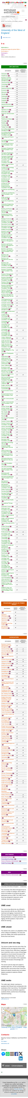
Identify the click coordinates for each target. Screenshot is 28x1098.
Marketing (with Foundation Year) (5, 473)
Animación (4, 73)
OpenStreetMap (19, 1025)
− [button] (3, 1011)
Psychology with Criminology (5, 537)
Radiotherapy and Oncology (5, 550)
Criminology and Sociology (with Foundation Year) (5, 326)
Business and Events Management (6, 232)
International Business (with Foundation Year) (7, 454)
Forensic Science (5, 421)
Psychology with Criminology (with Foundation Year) (5, 542)
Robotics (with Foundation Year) (5, 555)
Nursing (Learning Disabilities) (5, 497)
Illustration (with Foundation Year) (5, 440)
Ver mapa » (4, 1041)
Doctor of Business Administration (10, 861)
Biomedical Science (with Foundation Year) (7, 227)
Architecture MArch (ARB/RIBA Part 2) (6, 690)
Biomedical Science (6, 224)
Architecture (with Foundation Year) (5, 176)
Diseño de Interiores (6, 88)
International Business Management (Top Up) (7, 459)
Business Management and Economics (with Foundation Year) (7, 279)
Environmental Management (5, 752)
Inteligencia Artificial (6, 663)
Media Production (5, 489)
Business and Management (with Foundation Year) (6, 264)
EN (3, 3)
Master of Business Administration (10, 875)
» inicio (25, 63)
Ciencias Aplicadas (6, 651)
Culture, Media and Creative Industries (6, 338)
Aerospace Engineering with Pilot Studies (7, 153)
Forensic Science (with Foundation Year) (7, 424)
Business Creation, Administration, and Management (6, 79)
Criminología (4, 84)
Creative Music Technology (5, 315)
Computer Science (6, 302)
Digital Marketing (5, 738)
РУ (18, 3)
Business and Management (4, 255)
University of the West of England (9, 886)
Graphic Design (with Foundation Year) (6, 434)
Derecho (3, 86)
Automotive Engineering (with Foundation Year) (7, 205)
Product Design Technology (5, 529)
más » (22, 854)
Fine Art (3, 416)
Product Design (5, 526)
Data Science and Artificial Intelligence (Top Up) (7, 350)
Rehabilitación (4, 671)
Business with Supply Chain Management (6, 709)
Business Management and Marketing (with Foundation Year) (7, 287)
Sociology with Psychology (5, 562)
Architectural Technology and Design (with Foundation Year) (7, 172)
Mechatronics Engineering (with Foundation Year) (5, 486)
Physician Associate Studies (6, 799)
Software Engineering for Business (7, 570)
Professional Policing (6, 531)
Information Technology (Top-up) (7, 443)
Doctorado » (4, 53)
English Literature (5, 385)
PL (15, 3)
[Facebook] (16, 1055)
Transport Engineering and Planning (7, 840)
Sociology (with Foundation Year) (5, 559)
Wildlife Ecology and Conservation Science (7, 583)
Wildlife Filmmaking (6, 843)
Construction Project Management (6, 308)
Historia (3, 102)
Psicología (4, 121)
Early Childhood (5, 365)
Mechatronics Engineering (4, 481)
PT (17, 3)
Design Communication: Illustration (7, 733)
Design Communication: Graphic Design (7, 730)
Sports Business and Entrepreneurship (6, 580)
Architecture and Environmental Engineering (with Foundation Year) (5, 185)
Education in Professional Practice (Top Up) (7, 371)
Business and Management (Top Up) (7, 258)
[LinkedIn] (21, 1060)
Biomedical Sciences (6, 695)
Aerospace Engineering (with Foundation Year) (7, 149)
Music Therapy (5, 796)
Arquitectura (4, 75)
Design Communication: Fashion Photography (7, 726)
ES (8, 3)
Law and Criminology (6, 466)
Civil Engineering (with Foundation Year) (7, 300)
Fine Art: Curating (5, 768)
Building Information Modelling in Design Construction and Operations (6, 699)
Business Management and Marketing (7, 282)
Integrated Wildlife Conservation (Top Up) (7, 446)
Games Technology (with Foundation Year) (7, 429)
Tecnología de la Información (5, 676)
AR (25, 3)
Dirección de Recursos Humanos (7, 653)
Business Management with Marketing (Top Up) (7, 295)
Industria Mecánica (6, 104)
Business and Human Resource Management (7, 240)
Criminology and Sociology (5, 322)
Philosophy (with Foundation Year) (5, 509)
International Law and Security (6, 785)
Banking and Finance (6, 208)
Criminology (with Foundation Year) (5, 318)
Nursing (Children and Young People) (6, 494)
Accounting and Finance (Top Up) (7, 141)
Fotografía (4, 98)
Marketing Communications (5, 792)
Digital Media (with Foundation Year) (6, 359)
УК (23, 3)
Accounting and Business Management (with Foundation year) (7, 134)
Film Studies (4, 412)
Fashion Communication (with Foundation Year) (7, 402)
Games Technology (6, 426)
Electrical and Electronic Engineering (7, 374)
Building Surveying (6, 229)
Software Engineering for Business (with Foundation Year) (7, 574)
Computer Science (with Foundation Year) (7, 305)
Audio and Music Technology (5, 198)
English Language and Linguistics (7, 382)
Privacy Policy (18, 1089)
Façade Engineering (6, 755)
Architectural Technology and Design (7, 168)
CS (5, 3)
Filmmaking (4, 414)
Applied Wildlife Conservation (5, 687)
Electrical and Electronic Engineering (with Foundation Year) (7, 379)
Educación (4, 92)
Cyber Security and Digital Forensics (6, 341)
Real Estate (4, 553)
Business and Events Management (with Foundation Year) (6, 236)
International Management (4, 788)
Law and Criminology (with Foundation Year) (7, 469)
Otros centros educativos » (8, 57)
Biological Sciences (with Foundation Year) (7, 221)
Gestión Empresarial (6, 659)
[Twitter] (21, 1055)
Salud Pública (4, 673)
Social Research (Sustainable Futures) (6, 827)
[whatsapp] (8, 1055)
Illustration (4, 437)
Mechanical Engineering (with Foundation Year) (7, 477)
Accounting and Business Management (7, 129)
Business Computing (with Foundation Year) (7, 270)
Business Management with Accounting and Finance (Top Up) (7, 291)
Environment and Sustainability (5, 388)
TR (22, 3)
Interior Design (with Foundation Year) (6, 451)
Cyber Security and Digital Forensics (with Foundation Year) (7, 345)
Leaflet (13, 1025)
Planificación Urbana (6, 119)
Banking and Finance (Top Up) (6, 211)
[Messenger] (3, 1055)
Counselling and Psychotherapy (5, 721)
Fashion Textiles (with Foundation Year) (6, 409)
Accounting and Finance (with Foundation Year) (7, 144)
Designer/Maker (5, 736)
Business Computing (6, 267)
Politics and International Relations (7, 515)
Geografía (3, 100)
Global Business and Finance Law (6, 778)
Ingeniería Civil (5, 109)
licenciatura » (5, 51)
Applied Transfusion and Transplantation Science (7, 682)
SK (20, 3)
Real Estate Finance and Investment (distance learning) (7, 813)
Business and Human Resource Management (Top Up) (7, 245)
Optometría (4, 620)
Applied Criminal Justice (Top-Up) (7, 165)
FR (10, 3)
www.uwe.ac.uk (6, 37)
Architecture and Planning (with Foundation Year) (7, 193)
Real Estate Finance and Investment (7, 809)
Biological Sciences (6, 218)
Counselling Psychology (7, 859)
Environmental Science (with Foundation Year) (7, 394)
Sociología (4, 125)
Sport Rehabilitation (6, 577)
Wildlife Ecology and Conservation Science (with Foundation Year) (7, 589)
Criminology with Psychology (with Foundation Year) (5, 334)
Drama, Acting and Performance (6, 362)
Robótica (3, 123)
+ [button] (3, 1009)
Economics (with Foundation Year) (5, 368)
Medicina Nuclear (5, 665)
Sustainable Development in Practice (7, 834)
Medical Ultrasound (6, 794)
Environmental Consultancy (5, 747)
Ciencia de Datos (5, 82)
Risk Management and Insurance (7, 820)
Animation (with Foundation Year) (5, 161)
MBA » (3, 55)
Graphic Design (5, 432)
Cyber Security (5, 724)
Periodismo (4, 667)
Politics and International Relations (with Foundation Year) (7, 520)
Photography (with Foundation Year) (6, 512)
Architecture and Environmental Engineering (5, 180)
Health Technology (6, 782)
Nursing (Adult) (5, 491)
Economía (4, 90)
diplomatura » (5, 47)
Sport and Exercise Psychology (6, 830)
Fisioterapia (4, 96)
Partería (3, 117)
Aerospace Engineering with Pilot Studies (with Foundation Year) (7, 158)
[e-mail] (12, 1055)
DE (6, 3)
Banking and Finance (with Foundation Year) (7, 215)
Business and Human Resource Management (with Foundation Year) (7, 250)
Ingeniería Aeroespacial (4, 615)
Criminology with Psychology (5, 330)
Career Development (6, 712)
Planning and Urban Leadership (6, 802)
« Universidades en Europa (8, 16)
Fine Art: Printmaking (6, 773)
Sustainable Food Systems (5, 837)
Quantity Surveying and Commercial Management (7, 546)
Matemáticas (4, 111)
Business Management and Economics (7, 274)
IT (13, 3)
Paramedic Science (6, 506)
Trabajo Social (5, 127)
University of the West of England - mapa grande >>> (14, 1028)
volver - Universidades (12, 1065)
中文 (25, 6)
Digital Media (4, 356)
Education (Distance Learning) (6, 740)
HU (12, 3)
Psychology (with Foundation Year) (5, 534)
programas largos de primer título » (10, 49)
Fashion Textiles (5, 406)
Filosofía (3, 94)
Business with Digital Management (6, 706)
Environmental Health (6, 750)
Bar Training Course (6, 693)
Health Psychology (6, 780)
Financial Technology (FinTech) (6, 763)
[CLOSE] (14, 1094)
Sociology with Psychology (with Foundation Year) (5, 566)
